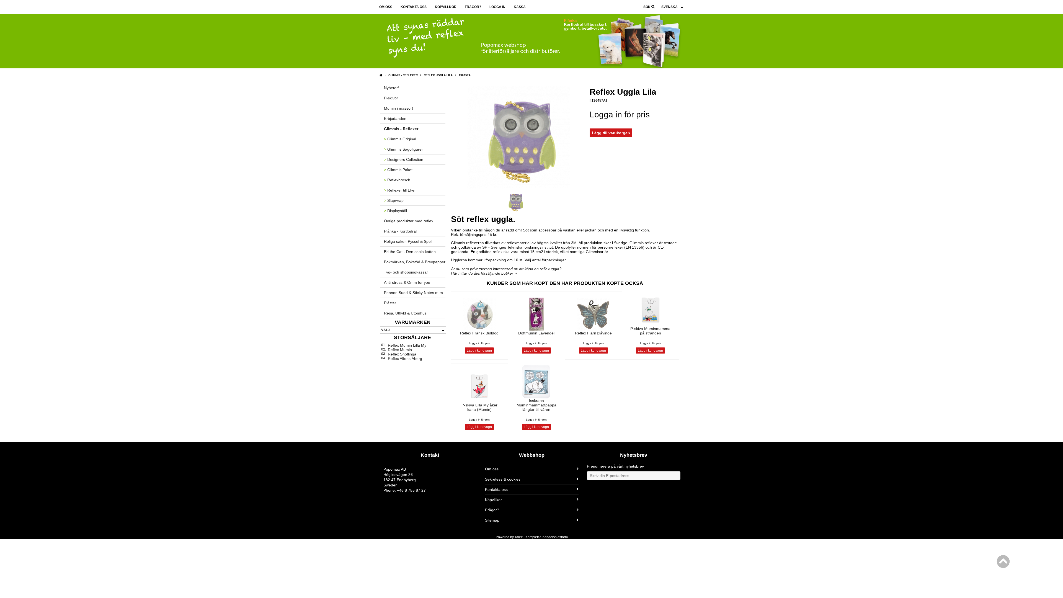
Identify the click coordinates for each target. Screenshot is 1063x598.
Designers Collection (403, 159)
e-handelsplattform (554, 537)
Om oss (385, 7)
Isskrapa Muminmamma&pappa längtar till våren (536, 405)
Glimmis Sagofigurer (403, 149)
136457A (465, 75)
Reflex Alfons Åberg (405, 358)
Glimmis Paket (398, 169)
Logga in (497, 7)
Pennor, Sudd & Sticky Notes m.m (413, 292)
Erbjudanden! (395, 118)
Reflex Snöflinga (402, 354)
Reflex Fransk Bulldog (479, 333)
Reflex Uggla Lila (438, 75)
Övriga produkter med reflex (408, 221)
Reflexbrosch (397, 180)
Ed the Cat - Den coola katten (410, 251)
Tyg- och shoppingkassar (406, 272)
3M (574, 243)
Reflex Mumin (400, 349)
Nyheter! (391, 88)
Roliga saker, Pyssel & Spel (408, 241)
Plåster (390, 303)
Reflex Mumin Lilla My (407, 345)
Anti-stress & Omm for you (407, 282)
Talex (519, 537)
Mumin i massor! (398, 108)
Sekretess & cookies (502, 479)
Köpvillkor (445, 7)
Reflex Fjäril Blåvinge (593, 333)
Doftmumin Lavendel (536, 333)
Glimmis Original (400, 139)
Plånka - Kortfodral (400, 231)
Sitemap (492, 520)
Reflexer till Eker (400, 190)
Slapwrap (394, 200)
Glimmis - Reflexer (403, 75)
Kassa (520, 7)
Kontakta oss (414, 7)
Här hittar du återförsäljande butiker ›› (484, 273)
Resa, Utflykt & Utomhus (405, 313)
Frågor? (473, 7)
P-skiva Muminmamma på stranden (650, 330)
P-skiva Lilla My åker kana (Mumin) (479, 407)
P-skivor (391, 98)
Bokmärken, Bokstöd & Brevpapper (414, 262)
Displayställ (395, 210)
